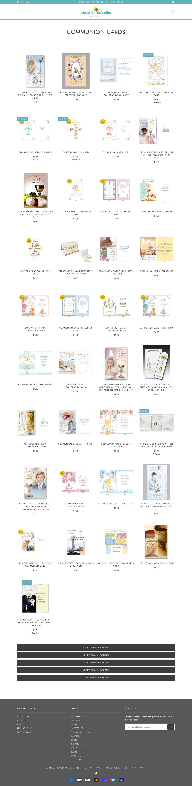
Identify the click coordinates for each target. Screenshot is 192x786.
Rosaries (75, 724)
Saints (74, 748)
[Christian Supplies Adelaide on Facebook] (96, 774)
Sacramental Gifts (80, 732)
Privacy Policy (113, 768)
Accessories (77, 728)
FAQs (19, 724)
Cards (74, 752)
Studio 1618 (142, 768)
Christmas (76, 720)
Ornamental (77, 744)
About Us (21, 720)
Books (74, 740)
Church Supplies (79, 756)
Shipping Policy (25, 732)
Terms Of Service (92, 768)
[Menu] (19, 12)
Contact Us (23, 716)
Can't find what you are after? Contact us (101, 2)
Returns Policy (24, 728)
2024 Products (78, 716)
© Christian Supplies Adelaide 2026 (62, 768)
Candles (75, 736)
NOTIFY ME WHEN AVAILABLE (96, 647)
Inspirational (77, 760)
